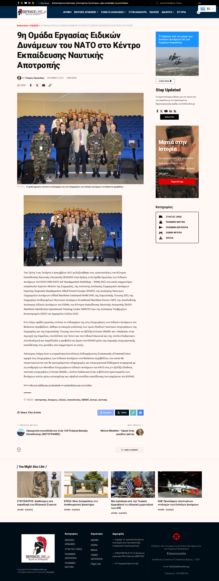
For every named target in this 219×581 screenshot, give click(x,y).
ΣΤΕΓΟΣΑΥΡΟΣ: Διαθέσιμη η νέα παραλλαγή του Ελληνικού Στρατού (85, 3)
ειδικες (62, 400)
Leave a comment (131, 450)
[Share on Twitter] (37, 85)
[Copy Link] (50, 85)
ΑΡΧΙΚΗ (20, 510)
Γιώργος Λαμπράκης (34, 78)
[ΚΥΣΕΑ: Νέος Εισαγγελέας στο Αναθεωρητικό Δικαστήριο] (86, 484)
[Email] (43, 85)
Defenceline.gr (40, 569)
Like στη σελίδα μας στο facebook (44, 385)
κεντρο (93, 400)
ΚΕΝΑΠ (85, 400)
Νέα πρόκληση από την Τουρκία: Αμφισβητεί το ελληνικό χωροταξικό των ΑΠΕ (132, 504)
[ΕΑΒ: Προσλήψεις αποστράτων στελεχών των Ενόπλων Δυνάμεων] (180, 484)
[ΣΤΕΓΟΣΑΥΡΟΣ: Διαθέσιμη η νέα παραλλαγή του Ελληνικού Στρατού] (39, 484)
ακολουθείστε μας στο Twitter (78, 385)
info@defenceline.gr (179, 566)
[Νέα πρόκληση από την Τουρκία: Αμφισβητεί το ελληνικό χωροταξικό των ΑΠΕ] (133, 484)
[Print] (140, 413)
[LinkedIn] (29, 3)
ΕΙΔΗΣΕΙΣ (29, 510)
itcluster (51, 572)
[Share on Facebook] (31, 85)
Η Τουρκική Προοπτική (126, 563)
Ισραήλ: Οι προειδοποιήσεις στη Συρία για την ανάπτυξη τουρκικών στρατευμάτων (128, 542)
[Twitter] (22, 3)
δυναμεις (52, 400)
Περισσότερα (177, 181)
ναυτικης (102, 400)
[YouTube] (26, 3)
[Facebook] (18, 3)
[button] (151, 3)
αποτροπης (41, 400)
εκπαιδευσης (74, 400)
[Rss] (33, 3)
